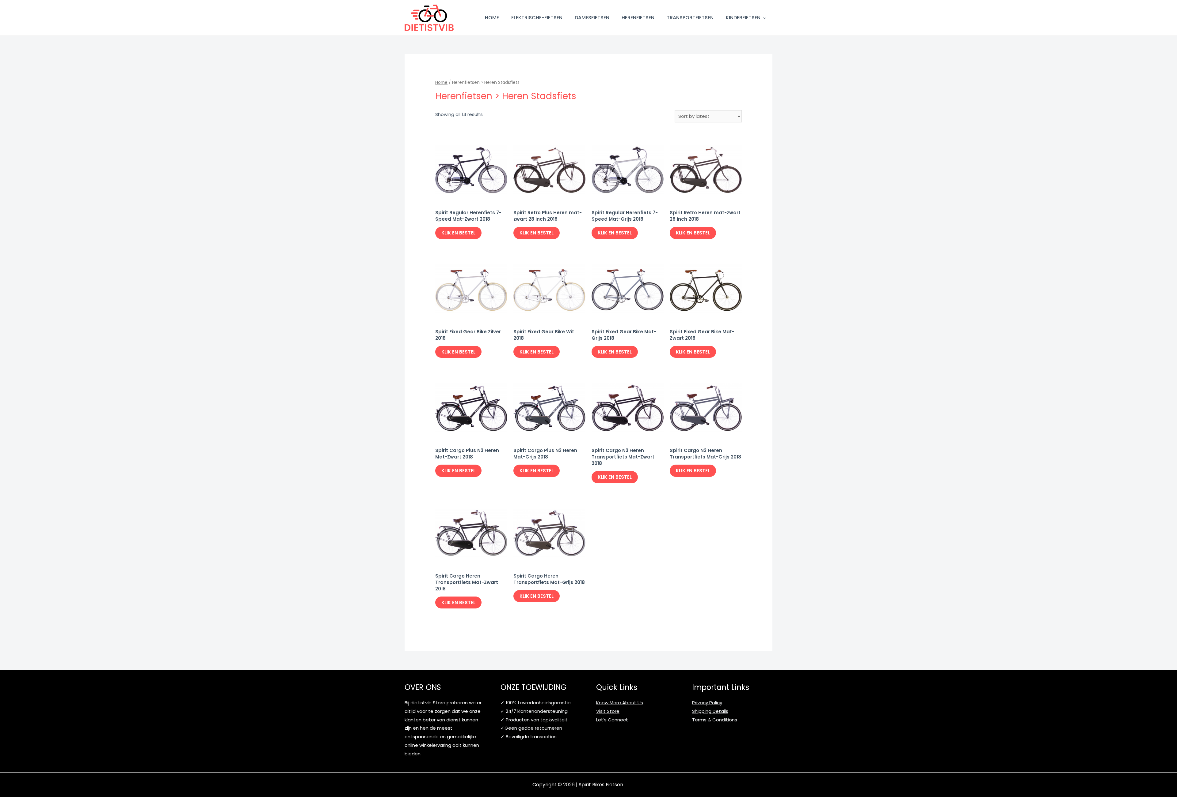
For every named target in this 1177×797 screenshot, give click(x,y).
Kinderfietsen (743, 17)
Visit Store (607, 711)
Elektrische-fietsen (536, 17)
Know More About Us (619, 702)
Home (492, 17)
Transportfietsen (690, 17)
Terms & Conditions (714, 720)
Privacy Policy (707, 702)
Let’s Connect (612, 720)
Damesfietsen (592, 17)
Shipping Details (710, 711)
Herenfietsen (638, 17)
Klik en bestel (458, 233)
